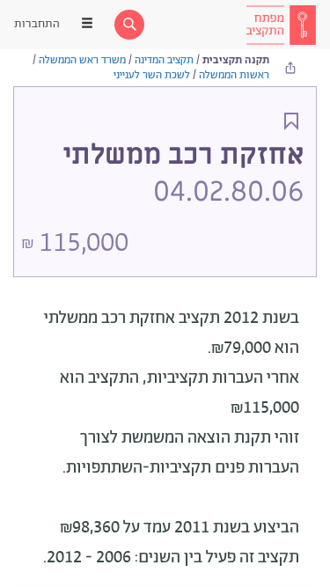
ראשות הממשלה (234, 75)
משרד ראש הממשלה (82, 60)
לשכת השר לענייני (152, 75)
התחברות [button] (37, 24)
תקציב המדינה (164, 60)
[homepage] (281, 25)
